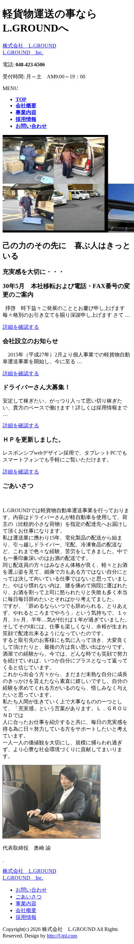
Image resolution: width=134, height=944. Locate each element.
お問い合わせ (31, 890)
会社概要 (26, 910)
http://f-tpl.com (62, 935)
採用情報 (26, 917)
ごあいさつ (29, 896)
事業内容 (26, 903)
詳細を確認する (21, 327)
